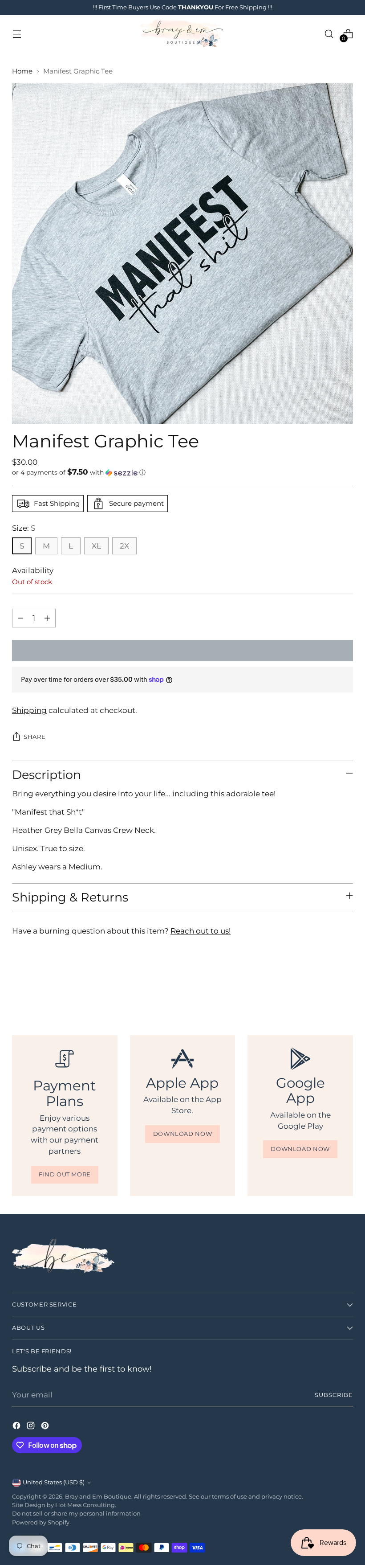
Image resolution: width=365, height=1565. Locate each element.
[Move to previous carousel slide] (325, 987)
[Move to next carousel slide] (345, 986)
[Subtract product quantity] (20, 618)
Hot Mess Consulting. (85, 1505)
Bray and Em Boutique (98, 1496)
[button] (182, 472)
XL (96, 545)
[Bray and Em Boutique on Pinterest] (46, 1427)
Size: (23, 528)
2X (124, 545)
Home (22, 71)
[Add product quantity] (47, 618)
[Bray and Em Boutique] (182, 34)
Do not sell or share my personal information (76, 1513)
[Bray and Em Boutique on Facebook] (17, 1427)
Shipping (29, 710)
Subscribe (334, 1395)
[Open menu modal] (17, 34)
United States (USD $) (54, 1482)
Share (34, 736)
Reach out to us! (200, 930)
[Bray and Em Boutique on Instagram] (31, 1427)
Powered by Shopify (40, 1522)
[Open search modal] (329, 34)
